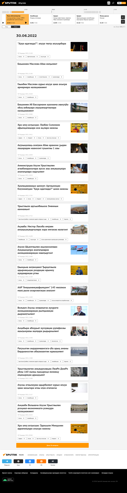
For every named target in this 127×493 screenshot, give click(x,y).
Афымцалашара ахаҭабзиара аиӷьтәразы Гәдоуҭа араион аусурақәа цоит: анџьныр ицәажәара (85, 20)
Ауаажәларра (56, 77)
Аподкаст (30, 138)
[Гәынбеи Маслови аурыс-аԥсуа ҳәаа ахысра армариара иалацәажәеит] (79, 87)
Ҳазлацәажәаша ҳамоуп (53, 199)
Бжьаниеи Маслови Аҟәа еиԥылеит (37, 63)
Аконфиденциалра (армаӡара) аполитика (53, 473)
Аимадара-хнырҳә (107, 473)
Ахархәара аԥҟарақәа (21, 473)
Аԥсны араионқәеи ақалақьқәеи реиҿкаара (52, 239)
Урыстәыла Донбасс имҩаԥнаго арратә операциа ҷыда (32, 219)
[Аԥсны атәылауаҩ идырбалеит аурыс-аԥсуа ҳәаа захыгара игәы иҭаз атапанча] (79, 388)
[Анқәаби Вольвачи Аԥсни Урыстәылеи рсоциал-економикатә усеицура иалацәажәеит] (79, 408)
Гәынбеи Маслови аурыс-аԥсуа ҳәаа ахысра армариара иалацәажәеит (42, 86)
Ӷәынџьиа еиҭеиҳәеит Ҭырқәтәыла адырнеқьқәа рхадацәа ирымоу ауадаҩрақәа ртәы (37, 270)
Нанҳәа (102, 18)
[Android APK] (8, 480)
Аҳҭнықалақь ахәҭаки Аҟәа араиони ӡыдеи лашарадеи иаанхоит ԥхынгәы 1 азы (42, 147)
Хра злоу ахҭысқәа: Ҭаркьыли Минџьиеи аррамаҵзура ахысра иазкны (40, 427)
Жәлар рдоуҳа (81, 455)
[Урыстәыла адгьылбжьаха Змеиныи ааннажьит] (79, 209)
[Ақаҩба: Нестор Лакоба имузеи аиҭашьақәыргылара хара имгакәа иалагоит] (79, 229)
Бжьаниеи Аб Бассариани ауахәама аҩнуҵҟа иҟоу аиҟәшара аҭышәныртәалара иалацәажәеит (43, 107)
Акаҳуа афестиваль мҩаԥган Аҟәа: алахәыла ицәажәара (62, 19)
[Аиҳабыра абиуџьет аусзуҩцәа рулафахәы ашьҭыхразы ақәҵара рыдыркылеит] (79, 331)
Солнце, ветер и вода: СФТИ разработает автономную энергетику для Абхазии (15, 19)
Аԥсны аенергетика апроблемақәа (60, 300)
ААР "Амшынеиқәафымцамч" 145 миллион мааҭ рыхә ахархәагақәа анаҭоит (42, 289)
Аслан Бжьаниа (43, 77)
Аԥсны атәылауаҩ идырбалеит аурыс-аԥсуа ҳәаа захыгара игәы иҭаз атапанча (42, 386)
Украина (66, 219)
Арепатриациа (93, 455)
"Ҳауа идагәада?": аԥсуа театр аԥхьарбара (42, 43)
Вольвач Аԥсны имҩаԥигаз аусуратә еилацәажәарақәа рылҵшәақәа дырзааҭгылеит (38, 310)
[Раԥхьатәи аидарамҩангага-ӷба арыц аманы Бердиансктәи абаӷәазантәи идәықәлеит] (79, 351)
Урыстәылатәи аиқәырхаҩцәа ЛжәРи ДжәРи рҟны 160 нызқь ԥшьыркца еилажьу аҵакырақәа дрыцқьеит (43, 371)
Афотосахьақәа (31, 56)
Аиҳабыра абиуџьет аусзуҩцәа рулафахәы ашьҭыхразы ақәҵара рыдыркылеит (42, 329)
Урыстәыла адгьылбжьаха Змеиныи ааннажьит (38, 208)
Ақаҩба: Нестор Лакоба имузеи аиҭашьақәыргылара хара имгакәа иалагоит (43, 228)
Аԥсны (20, 56)
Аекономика (55, 341)
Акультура (43, 56)
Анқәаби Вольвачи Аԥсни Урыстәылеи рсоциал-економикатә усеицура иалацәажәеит (39, 408)
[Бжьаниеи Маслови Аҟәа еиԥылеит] (79, 67)
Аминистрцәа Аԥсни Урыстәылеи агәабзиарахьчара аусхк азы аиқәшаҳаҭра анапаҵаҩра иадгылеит (42, 168)
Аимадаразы (34, 473)
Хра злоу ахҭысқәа (51, 138)
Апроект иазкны (7, 473)
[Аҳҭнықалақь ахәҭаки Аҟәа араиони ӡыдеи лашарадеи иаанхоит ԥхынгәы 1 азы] (79, 148)
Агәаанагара (69, 455)
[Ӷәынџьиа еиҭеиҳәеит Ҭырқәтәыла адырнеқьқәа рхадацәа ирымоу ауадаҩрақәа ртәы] (79, 270)
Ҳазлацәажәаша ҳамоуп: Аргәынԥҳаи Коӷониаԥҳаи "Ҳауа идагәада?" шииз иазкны (43, 187)
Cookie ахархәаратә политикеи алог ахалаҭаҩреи (84, 473)
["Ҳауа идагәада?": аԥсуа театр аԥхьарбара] (79, 46)
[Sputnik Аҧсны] (9, 5)
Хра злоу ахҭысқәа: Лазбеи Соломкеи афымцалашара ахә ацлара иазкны (39, 126)
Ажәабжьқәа (30, 77)
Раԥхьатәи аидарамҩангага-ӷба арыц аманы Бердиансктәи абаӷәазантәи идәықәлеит (43, 350)
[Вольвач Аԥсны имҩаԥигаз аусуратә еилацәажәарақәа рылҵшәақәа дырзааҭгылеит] (79, 311)
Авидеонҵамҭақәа (32, 280)
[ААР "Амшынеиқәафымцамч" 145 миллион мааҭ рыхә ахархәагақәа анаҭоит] (79, 290)
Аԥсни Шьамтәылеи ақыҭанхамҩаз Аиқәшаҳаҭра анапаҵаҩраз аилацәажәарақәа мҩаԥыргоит (37, 249)
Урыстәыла (50, 455)
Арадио (55, 16)
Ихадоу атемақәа (35, 18)
